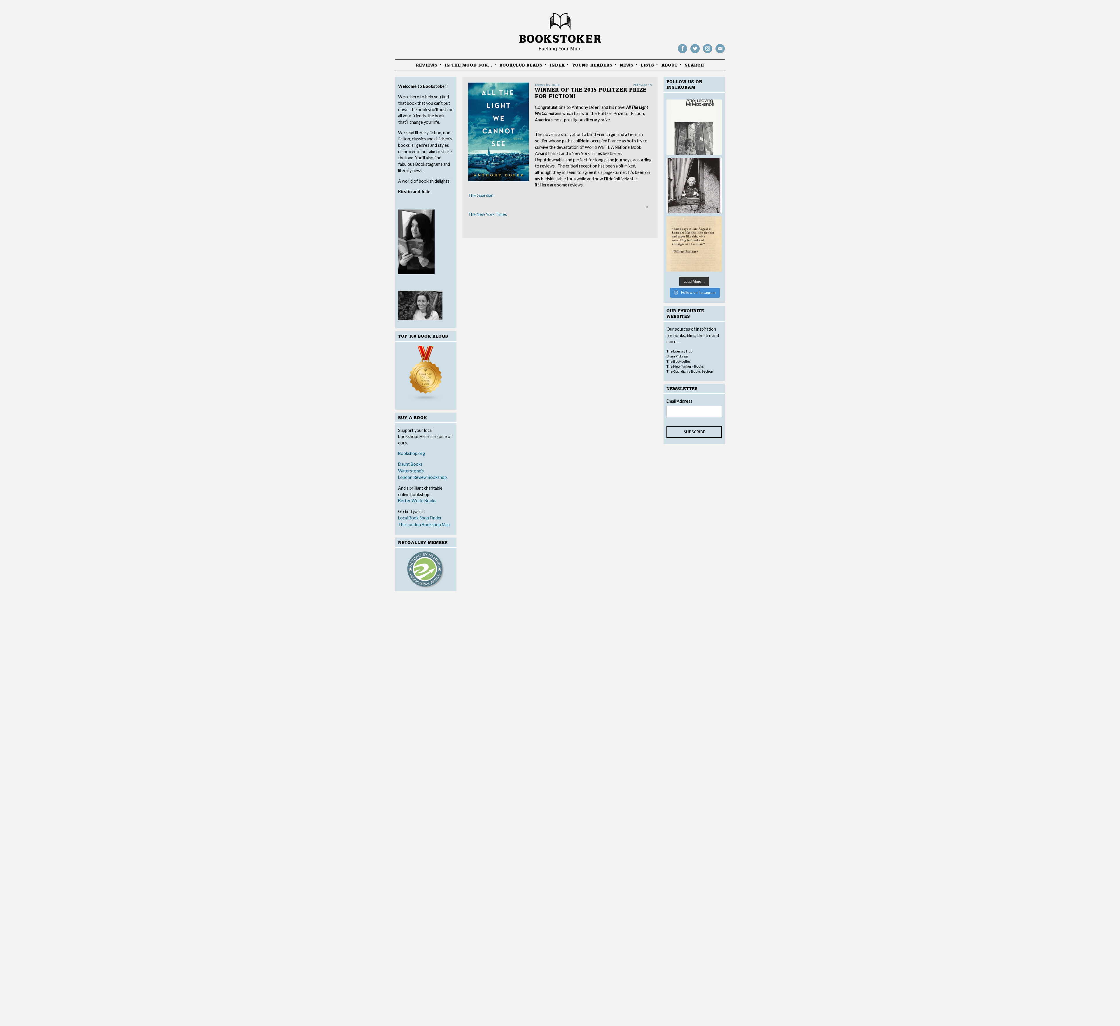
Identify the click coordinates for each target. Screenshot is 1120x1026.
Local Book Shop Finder (420, 517)
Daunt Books (410, 464)
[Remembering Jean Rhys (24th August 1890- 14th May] (694, 127)
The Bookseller (678, 361)
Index (557, 65)
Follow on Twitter (695, 52)
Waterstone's (411, 470)
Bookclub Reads (521, 65)
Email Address (679, 401)
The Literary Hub (679, 351)
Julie (555, 85)
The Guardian (481, 195)
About (670, 65)
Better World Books (417, 500)
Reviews (427, 65)
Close (647, 207)
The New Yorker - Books (685, 366)
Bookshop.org (411, 453)
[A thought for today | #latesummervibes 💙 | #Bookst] (694, 244)
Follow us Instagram (707, 52)
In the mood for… (468, 65)
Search (694, 65)
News (627, 65)
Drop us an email (720, 52)
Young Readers (592, 65)
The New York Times (487, 214)
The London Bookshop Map (424, 524)
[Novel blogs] (426, 374)
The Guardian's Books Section (689, 371)
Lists (647, 65)
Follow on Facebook (682, 52)
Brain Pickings (677, 356)
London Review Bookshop (422, 477)
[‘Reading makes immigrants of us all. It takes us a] (694, 185)
